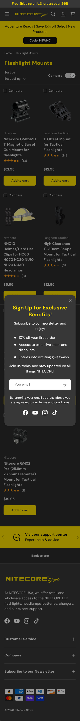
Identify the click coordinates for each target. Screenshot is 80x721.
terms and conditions (54, 402)
